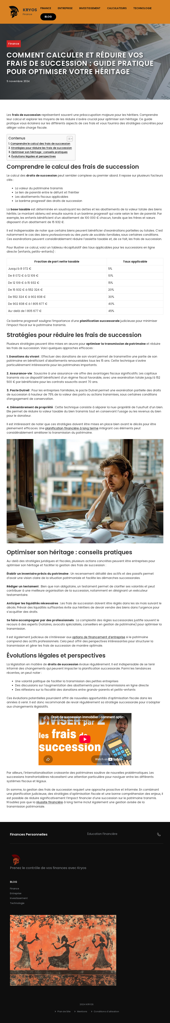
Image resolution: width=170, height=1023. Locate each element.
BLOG (48, 16)
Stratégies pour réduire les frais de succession (41, 148)
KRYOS (30, 10)
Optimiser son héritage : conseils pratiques (39, 152)
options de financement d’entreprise (98, 637)
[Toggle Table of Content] (68, 139)
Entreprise (65, 8)
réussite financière (49, 802)
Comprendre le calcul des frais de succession (40, 143)
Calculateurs (117, 8)
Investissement (89, 8)
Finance (45, 8)
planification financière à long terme (71, 428)
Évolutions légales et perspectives (33, 156)
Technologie (142, 8)
